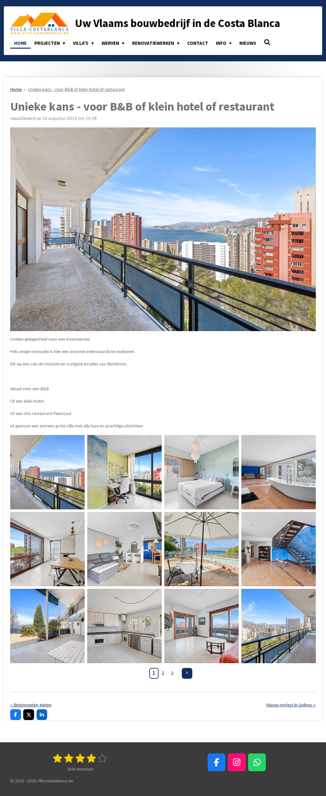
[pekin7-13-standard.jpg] (124, 626)
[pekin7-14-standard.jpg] (278, 549)
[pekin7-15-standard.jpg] (278, 472)
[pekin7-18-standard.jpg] (278, 626)
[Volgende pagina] (187, 673)
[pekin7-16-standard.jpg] (201, 626)
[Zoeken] (267, 42)
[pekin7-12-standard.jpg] (47, 626)
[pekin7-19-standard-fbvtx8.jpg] (47, 472)
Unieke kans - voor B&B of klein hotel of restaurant (76, 89)
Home (16, 89)
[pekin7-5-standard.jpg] (47, 549)
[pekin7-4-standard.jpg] (201, 472)
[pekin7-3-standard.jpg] (124, 472)
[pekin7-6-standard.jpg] (124, 549)
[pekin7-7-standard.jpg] (201, 549)
